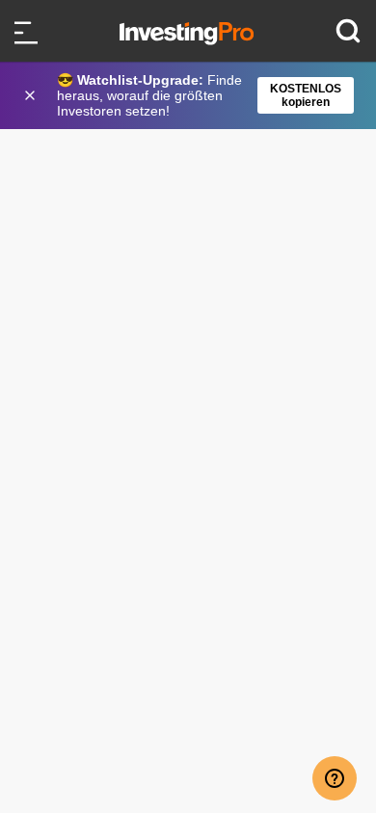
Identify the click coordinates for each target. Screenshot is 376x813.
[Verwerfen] (31, 95)
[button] (197, 95)
